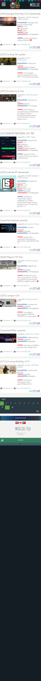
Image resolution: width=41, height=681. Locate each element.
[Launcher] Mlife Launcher (13, 330)
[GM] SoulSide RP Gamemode (15, 172)
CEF (28, 58)
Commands (22, 60)
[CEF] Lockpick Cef (10, 295)
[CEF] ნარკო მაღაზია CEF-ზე (17, 133)
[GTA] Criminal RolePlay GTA (15, 361)
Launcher (30, 224)
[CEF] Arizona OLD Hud (12, 91)
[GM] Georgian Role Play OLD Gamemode (20, 13)
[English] (17, 423)
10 (2, 407)
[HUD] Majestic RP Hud (11, 257)
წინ (37, 412)
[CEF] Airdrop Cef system (13, 54)
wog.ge (35, 4)
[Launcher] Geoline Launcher (14, 220)
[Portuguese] (24, 423)
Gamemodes (23, 19)
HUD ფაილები (32, 95)
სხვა (34, 137)
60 (12, 407)
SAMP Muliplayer (33, 17)
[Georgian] (20, 423)
